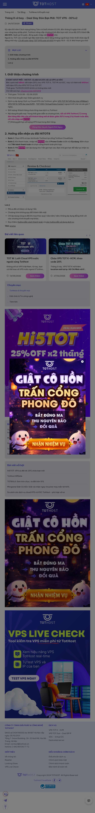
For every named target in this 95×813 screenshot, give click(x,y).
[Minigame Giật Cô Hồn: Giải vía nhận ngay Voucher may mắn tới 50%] (47, 406)
